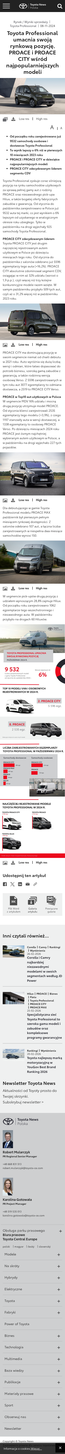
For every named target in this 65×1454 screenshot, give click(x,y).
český (31, 1246)
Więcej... (36, 1448)
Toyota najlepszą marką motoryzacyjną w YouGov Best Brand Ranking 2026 (44, 1064)
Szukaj (6, 28)
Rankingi (54, 947)
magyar (18, 1246)
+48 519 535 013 (12, 1211)
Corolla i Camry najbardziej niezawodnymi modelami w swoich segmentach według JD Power (44, 968)
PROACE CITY (38, 1003)
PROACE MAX (38, 1007)
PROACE (41, 993)
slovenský (45, 1246)
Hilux (30, 993)
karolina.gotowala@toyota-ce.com (24, 1215)
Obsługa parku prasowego (24, 1230)
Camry (43, 947)
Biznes (54, 993)
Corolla (31, 947)
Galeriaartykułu (32, 910)
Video (6, 19)
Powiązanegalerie (51, 910)
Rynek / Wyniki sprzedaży (31, 22)
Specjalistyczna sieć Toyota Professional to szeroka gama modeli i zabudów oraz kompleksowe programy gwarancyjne (44, 1025)
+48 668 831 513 (12, 1164)
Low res (24, 118)
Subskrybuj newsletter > (23, 1101)
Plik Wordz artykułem (13, 910)
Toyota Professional (23, 26)
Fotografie (6, 13)
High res (41, 118)
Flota (33, 997)
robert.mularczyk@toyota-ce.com (23, 1168)
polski (6, 1246)
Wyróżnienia (37, 950)
